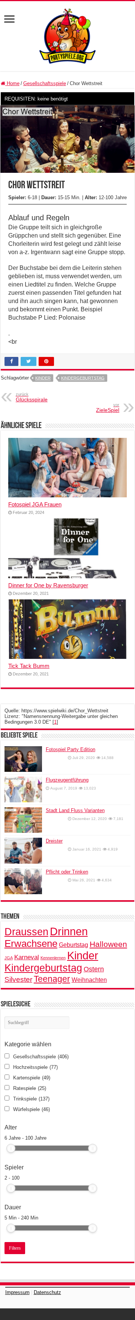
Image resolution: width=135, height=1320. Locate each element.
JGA (8, 958)
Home (12, 83)
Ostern (94, 969)
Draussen (26, 931)
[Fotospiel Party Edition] (23, 759)
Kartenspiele (31, 1078)
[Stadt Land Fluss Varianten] (23, 820)
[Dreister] (23, 850)
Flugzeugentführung (67, 780)
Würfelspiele (31, 1109)
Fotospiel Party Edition (70, 749)
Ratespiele (29, 1088)
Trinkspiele (31, 1099)
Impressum (17, 1292)
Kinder (43, 378)
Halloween (108, 944)
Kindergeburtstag (83, 378)
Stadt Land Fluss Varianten (75, 810)
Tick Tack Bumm (29, 666)
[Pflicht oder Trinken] (23, 881)
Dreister (54, 841)
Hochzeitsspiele (35, 1067)
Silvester (18, 979)
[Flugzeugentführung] (23, 789)
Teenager (52, 979)
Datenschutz (47, 1292)
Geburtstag (73, 944)
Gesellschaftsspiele (44, 83)
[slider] (10, 1148)
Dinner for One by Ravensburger (48, 585)
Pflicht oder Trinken (67, 872)
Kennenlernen (53, 958)
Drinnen (69, 931)
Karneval (26, 957)
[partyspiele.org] (67, 35)
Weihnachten (89, 979)
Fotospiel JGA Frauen (35, 504)
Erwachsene (30, 943)
